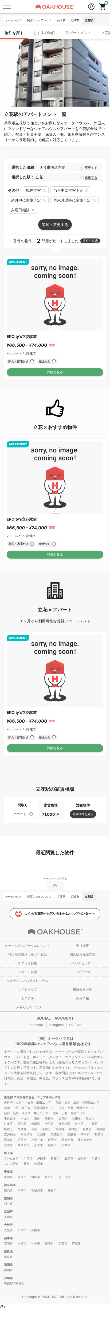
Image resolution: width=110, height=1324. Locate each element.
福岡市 (8, 1270)
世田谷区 (64, 1124)
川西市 (49, 1243)
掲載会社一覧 (82, 989)
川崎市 (22, 1190)
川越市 (96, 1158)
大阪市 (8, 1230)
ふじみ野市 (11, 1164)
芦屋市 (76, 1243)
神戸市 (35, 1243)
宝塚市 (8, 1243)
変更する (91, 168)
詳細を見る (55, 372)
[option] (55, 295)
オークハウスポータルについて (27, 946)
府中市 (85, 1134)
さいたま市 (11, 1158)
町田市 (22, 1140)
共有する (89, 240)
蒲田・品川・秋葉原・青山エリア (26, 1113)
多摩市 (8, 1145)
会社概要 (82, 946)
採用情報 (82, 998)
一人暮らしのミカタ (27, 1007)
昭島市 (99, 1134)
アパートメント (78, 32)
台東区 (76, 1118)
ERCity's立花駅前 (22, 336)
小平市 (38, 1145)
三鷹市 (71, 1134)
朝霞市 (38, 1164)
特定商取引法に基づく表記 (27, 954)
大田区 (49, 1124)
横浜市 (8, 1190)
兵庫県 (8, 1238)
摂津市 (22, 1230)
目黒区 (35, 1124)
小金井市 (37, 1140)
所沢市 (68, 1158)
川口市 (27, 1158)
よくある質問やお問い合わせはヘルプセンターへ (59, 913)
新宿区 (49, 1118)
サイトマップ (27, 989)
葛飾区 (100, 1129)
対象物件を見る (83, 814)
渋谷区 (79, 1124)
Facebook (36, 1025)
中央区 (25, 1118)
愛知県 (8, 1198)
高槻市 (35, 1230)
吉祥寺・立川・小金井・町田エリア (27, 1102)
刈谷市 (8, 1203)
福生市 (52, 1145)
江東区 (8, 1124)
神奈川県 (10, 1185)
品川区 (22, 1124)
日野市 (52, 1140)
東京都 (9, 1097)
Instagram (56, 1025)
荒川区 (46, 1129)
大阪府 (8, 1225)
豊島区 (22, 1129)
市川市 (8, 1177)
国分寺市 (67, 1140)
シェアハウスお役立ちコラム (27, 981)
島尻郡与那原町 (14, 1283)
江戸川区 (10, 1134)
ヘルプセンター (82, 963)
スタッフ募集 (27, 963)
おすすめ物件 (44, 32)
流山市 (35, 1177)
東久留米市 (85, 1140)
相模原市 (37, 1190)
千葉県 (8, 1172)
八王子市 (26, 1134)
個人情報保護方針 (82, 954)
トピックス (82, 972)
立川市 (41, 1134)
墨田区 (90, 1118)
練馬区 (73, 1129)
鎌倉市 (52, 1190)
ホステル (27, 998)
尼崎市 (22, 1243)
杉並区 (8, 1129)
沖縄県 (8, 1278)
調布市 (8, 1140)
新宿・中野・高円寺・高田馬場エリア (29, 1108)
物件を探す (14, 32)
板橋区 (60, 1129)
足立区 (87, 1129)
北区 (34, 1129)
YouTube (75, 1025)
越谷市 (82, 1158)
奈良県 (8, 1251)
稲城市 (65, 1145)
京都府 (8, 1211)
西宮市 (62, 1243)
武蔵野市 (56, 1134)
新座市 (55, 1158)
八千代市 (64, 1177)
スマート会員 (27, 972)
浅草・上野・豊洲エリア (69, 1113)
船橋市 (22, 1177)
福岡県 (8, 1265)
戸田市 (41, 1158)
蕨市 (26, 1164)
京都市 (8, 1217)
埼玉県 (8, 1153)
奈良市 (8, 1257)
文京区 (62, 1118)
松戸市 (49, 1177)
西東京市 (23, 1145)
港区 (37, 1118)
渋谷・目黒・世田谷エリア (76, 1108)
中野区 (93, 1124)
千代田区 (10, 1118)
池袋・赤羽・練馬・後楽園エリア (78, 1102)
